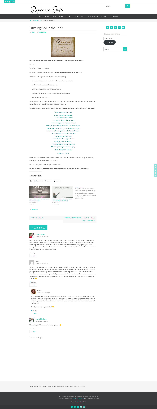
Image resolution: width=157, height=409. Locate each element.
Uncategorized (36, 20)
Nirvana (78, 401)
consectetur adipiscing (78, 398)
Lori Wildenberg (41, 319)
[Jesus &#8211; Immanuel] (86, 192)
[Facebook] (9, 1)
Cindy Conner (40, 234)
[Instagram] (11, 1)
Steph (33, 32)
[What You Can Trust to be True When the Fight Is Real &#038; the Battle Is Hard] (62, 192)
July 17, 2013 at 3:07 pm (42, 321)
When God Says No (38, 218)
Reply (34, 255)
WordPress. (83, 401)
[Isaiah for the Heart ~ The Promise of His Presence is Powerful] (39, 192)
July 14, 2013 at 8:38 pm (42, 263)
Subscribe (109, 42)
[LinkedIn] (13, 1)
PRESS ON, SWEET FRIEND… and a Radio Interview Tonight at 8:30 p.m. (80, 219)
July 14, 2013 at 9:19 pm (43, 292)
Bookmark (35, 209)
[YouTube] (5, 1)
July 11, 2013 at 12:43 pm (42, 236)
